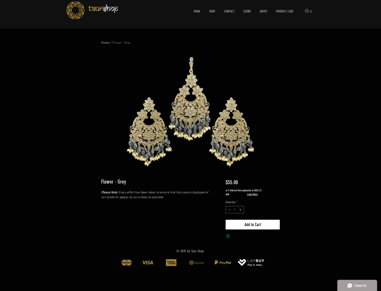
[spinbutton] (234, 209)
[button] (309, 10)
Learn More (252, 194)
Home (105, 43)
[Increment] (240, 209)
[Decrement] (228, 209)
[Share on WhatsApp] (228, 235)
